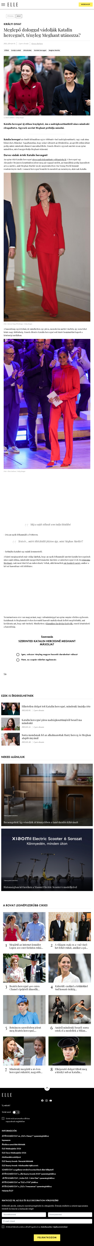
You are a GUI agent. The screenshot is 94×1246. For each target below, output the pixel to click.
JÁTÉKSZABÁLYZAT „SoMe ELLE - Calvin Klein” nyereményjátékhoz (28, 1178)
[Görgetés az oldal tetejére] (47, 1088)
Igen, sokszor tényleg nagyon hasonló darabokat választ (49, 654)
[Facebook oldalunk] (42, 1100)
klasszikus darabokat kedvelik (59, 623)
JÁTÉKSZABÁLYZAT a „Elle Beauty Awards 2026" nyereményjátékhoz (29, 1174)
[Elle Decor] (12, 4)
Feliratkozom (47, 1237)
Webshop (85, 4)
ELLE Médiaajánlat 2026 (11, 1149)
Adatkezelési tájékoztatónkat (54, 1227)
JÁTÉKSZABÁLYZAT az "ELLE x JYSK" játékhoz (20, 1182)
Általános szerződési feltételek (13, 1145)
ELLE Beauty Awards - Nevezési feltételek (17, 1161)
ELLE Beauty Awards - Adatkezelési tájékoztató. (20, 1166)
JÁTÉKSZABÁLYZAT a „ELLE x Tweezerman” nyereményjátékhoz (27, 1187)
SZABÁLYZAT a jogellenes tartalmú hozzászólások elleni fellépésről (27, 1170)
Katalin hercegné (40, 50)
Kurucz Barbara (37, 44)
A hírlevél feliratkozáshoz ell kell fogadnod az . (37, 1227)
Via (5, 674)
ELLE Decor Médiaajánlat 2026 (14, 1153)
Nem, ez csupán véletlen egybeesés (38, 660)
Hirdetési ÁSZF (7, 1191)
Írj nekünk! (6, 1105)
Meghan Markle (54, 50)
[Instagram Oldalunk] (46, 1100)
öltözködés (27, 50)
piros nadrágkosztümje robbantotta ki (49, 159)
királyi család (16, 50)
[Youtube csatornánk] (51, 1100)
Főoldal (10, 16)
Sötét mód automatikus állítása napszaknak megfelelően (18, 1120)
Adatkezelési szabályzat (11, 1157)
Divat (19, 16)
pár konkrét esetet (72, 563)
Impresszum (6, 1140)
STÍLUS (6, 50)
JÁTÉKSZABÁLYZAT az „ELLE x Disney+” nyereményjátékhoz (25, 1136)
